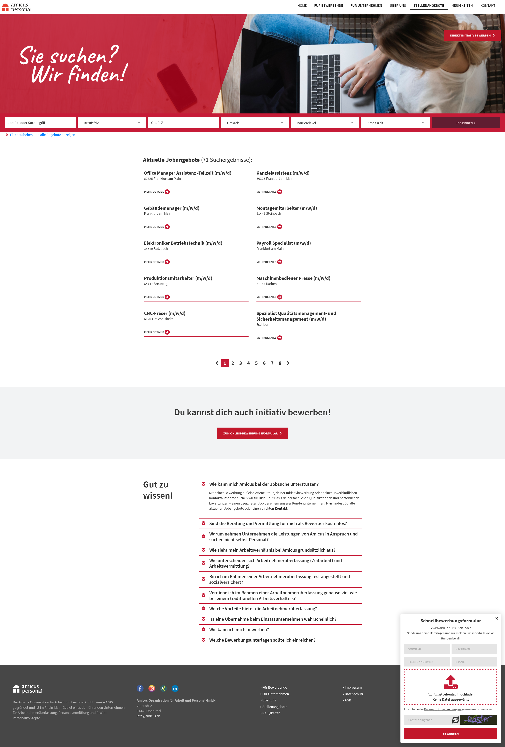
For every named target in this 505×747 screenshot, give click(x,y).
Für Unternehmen (366, 5)
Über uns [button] (398, 5)
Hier (329, 503)
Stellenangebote (428, 5)
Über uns (269, 700)
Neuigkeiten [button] (462, 5)
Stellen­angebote (274, 706)
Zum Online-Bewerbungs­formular (250, 433)
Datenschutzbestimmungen (442, 709)
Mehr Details (154, 192)
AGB (347, 700)
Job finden (464, 123)
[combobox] (112, 122)
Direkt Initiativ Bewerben (470, 35)
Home (302, 5)
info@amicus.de (149, 716)
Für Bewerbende (328, 5)
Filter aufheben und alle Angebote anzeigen (42, 135)
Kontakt (488, 5)
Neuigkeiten (271, 713)
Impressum (353, 687)
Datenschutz (354, 694)
